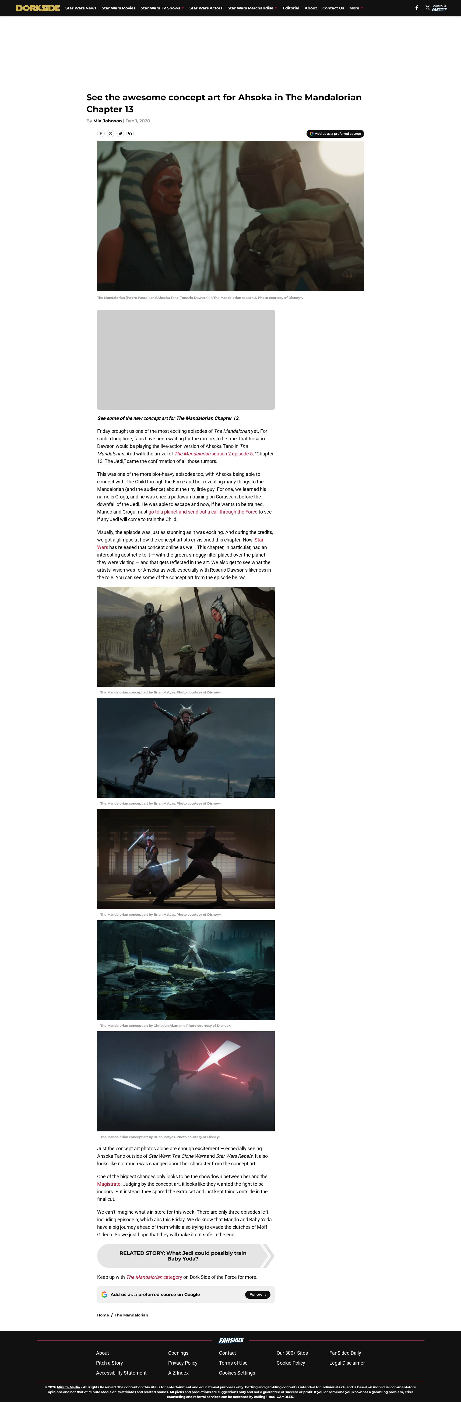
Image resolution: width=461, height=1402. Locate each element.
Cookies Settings (237, 1373)
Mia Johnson (107, 120)
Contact (227, 1353)
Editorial (291, 8)
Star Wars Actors (205, 8)
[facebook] (417, 7)
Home (103, 1315)
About (311, 8)
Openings (178, 1353)
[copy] (130, 133)
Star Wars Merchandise (250, 8)
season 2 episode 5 (213, 453)
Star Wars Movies (118, 8)
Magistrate (109, 1184)
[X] (427, 7)
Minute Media (68, 1387)
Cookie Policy (291, 1363)
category (154, 1277)
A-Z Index (178, 1373)
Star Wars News (80, 8)
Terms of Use (233, 1363)
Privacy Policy (183, 1363)
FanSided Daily (345, 1353)
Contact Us (333, 8)
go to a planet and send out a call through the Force (203, 512)
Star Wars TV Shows (160, 8)
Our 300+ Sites (292, 1353)
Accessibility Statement (121, 1373)
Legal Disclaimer (347, 1363)
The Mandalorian (131, 1315)
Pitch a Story (109, 1363)
